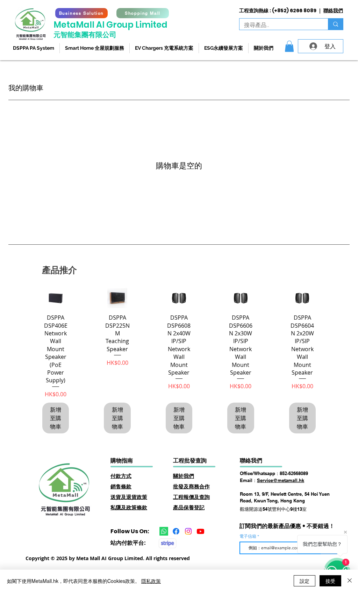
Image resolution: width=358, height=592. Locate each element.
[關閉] (349, 580)
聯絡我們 (333, 10)
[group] (179, 361)
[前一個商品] (32, 297)
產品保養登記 (189, 507)
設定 (304, 580)
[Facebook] (176, 531)
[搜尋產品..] (335, 24)
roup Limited (140, 24)
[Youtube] (200, 531)
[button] (289, 46)
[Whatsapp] (163, 531)
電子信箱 (248, 536)
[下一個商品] (326, 297)
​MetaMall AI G (83, 24)
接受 (330, 580)
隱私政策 (151, 580)
